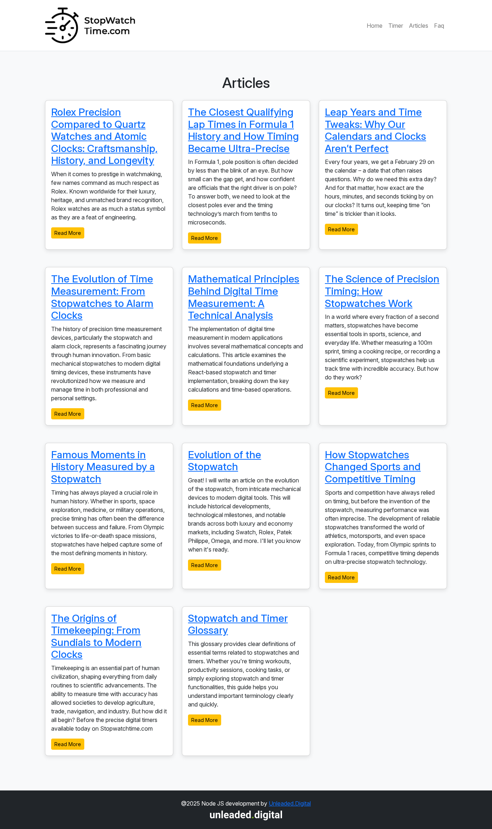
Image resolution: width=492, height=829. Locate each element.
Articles (418, 25)
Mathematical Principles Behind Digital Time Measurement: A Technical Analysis (243, 297)
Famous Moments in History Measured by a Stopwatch (103, 467)
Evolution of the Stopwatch (224, 461)
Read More (67, 233)
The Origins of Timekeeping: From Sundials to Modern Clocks (96, 636)
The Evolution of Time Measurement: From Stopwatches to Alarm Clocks (102, 297)
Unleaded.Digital (290, 803)
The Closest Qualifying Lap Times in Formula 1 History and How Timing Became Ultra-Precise (243, 130)
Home (375, 25)
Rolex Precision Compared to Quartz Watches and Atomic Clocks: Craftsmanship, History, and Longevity (104, 136)
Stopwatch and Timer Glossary (238, 624)
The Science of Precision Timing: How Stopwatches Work (382, 291)
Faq (439, 25)
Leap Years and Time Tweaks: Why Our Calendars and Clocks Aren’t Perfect (375, 130)
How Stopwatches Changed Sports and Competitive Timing (373, 467)
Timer (395, 25)
